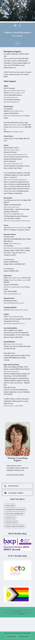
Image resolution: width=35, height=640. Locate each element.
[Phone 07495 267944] (20, 25)
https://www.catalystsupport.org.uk (14, 115)
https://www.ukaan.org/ (11, 97)
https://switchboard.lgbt (16, 316)
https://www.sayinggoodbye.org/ (13, 214)
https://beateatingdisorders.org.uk (14, 303)
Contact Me (10, 518)
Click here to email (16, 493)
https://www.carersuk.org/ (19, 227)
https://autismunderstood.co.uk (13, 163)
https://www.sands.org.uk (11, 207)
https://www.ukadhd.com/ (11, 102)
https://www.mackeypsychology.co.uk (15, 179)
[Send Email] (15, 25)
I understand (11, 636)
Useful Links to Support (15, 526)
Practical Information (14, 513)
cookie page (21, 613)
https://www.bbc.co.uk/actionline (13, 405)
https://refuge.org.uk (15, 243)
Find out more (24, 636)
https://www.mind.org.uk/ (14, 344)
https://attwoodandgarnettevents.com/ (15, 154)
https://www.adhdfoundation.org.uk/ (14, 90)
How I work (10, 505)
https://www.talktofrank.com (12, 294)
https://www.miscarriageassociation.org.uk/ (17, 220)
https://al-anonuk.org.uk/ (16, 127)
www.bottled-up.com (17, 111)
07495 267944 (13, 486)
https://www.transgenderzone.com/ (14, 323)
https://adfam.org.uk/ (14, 125)
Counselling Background (15, 509)
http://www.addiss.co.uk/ (17, 93)
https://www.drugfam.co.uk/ (18, 280)
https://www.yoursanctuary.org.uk (14, 248)
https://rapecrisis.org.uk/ (11, 371)
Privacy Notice (11, 522)
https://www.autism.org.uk (12, 150)
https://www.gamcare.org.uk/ (19, 310)
